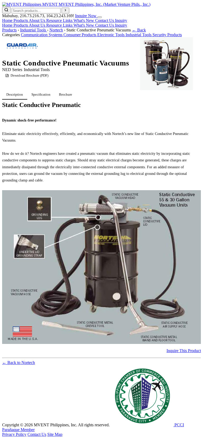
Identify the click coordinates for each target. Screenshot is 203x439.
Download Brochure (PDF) (29, 75)
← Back (139, 30)
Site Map (54, 434)
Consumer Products (80, 34)
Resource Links (59, 20)
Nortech (56, 30)
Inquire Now (86, 15)
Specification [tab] (40, 94)
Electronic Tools (111, 34)
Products (21, 20)
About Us (37, 20)
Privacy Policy (14, 434)
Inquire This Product (184, 350)
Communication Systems (42, 34)
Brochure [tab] (65, 94)
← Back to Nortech (18, 362)
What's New (84, 20)
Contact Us (105, 20)
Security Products (167, 34)
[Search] (6, 10)
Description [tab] (14, 94)
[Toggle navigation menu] (100, 17)
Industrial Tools (33, 30)
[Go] (65, 10)
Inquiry (121, 20)
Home (7, 20)
